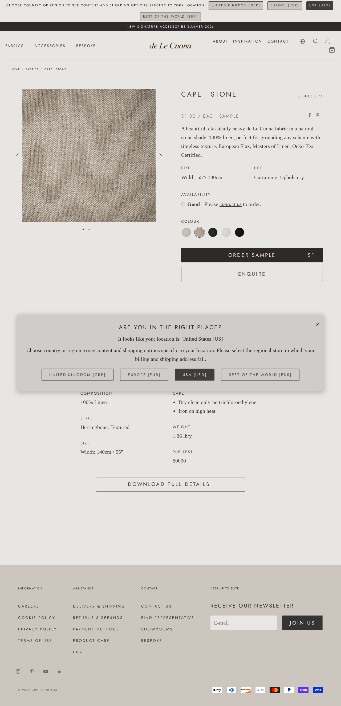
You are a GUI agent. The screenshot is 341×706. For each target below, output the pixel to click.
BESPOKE (86, 45)
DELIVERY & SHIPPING (99, 606)
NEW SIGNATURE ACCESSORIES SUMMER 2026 (170, 26)
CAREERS (28, 606)
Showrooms (157, 629)
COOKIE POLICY (36, 617)
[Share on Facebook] (309, 115)
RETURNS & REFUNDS (98, 617)
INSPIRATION (247, 41)
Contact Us (156, 606)
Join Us (302, 622)
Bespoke (152, 640)
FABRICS (14, 45)
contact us (231, 204)
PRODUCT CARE (91, 640)
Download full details (169, 484)
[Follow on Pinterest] (32, 671)
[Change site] (302, 41)
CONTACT (278, 41)
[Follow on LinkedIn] (59, 671)
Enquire (252, 274)
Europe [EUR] (284, 5)
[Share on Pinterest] (317, 115)
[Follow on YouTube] (45, 671)
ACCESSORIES (50, 45)
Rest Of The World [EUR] (170, 16)
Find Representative (167, 617)
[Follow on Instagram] (18, 671)
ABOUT (220, 41)
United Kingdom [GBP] (236, 5)
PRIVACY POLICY (37, 629)
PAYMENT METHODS (96, 629)
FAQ (77, 652)
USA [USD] (320, 5)
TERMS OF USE (35, 640)
